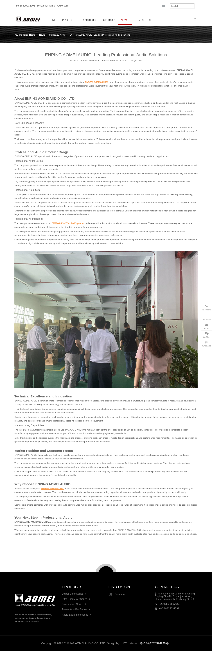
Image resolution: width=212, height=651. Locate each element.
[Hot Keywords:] (195, 19)
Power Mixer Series (73, 604)
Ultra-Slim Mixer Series (75, 599)
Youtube (120, 594)
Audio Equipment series (75, 614)
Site (140, 60)
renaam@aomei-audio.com (52, 5)
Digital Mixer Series (73, 593)
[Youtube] (163, 5)
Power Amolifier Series (75, 609)
